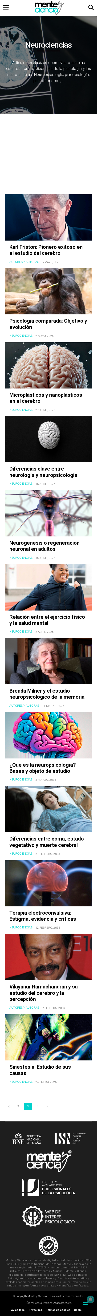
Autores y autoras (24, 262)
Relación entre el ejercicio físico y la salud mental (47, 620)
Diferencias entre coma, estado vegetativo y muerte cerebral (46, 842)
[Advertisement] (48, 155)
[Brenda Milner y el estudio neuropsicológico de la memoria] (48, 661)
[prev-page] (8, 1106)
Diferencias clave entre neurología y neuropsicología (43, 472)
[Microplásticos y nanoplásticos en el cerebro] (48, 365)
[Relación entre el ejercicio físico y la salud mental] (48, 587)
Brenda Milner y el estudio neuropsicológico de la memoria (47, 694)
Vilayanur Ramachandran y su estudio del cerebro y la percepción (43, 993)
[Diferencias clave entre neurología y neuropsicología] (48, 439)
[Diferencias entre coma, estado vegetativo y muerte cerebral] (48, 809)
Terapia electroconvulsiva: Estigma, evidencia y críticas (42, 916)
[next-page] (47, 1106)
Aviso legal (18, 1310)
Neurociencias (20, 335)
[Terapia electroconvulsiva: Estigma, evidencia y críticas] (48, 883)
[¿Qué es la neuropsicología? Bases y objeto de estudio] (48, 735)
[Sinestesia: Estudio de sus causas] (48, 1037)
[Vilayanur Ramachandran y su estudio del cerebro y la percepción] (48, 957)
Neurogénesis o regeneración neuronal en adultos (44, 546)
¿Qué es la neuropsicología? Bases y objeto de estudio (42, 768)
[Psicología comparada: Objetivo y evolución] (48, 291)
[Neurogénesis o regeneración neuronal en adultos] (48, 513)
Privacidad (35, 1310)
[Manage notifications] (90, 1299)
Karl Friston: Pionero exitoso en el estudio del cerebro (46, 250)
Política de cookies (58, 1310)
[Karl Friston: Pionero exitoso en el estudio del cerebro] (48, 217)
